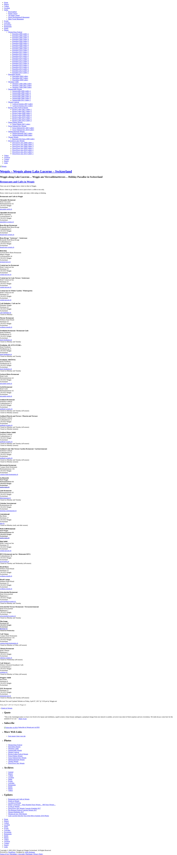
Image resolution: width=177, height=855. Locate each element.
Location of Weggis (14, 803)
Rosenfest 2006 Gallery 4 (20, 39)
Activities (7, 23)
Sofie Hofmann (30, 852)
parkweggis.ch (4, 487)
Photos (6, 30)
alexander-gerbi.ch (6, 209)
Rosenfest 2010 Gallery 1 (20, 50)
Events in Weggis (13, 806)
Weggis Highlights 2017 (16, 812)
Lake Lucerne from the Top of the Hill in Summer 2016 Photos (28, 816)
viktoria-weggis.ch (6, 658)
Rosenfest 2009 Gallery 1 (20, 47)
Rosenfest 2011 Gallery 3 (20, 56)
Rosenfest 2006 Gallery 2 (20, 36)
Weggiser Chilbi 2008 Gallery (22, 87)
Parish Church (12, 13)
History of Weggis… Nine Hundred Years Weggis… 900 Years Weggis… (32, 805)
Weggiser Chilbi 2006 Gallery (22, 83)
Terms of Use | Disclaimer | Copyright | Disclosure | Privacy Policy (21, 854)
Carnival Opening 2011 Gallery (22, 106)
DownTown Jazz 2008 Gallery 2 (22, 144)
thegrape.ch (3, 629)
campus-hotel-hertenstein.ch (9, 474)
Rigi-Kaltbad (12, 12)
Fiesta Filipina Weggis (15, 122)
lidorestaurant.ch (5, 498)
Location (7, 8)
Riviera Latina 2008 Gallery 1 (22, 113)
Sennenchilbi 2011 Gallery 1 (21, 100)
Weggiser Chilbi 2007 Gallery (22, 85)
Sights (6, 10)
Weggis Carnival (13, 102)
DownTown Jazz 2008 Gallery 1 (22, 142)
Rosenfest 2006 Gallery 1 (20, 34)
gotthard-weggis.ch (6, 409)
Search (6, 161)
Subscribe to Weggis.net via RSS (29, 727)
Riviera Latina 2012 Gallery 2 (22, 120)
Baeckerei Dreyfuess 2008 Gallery (23, 139)
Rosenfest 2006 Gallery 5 (20, 41)
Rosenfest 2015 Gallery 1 (20, 72)
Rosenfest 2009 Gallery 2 (20, 48)
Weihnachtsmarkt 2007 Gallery (22, 133)
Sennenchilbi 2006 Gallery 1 (21, 91)
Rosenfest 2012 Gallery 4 (20, 63)
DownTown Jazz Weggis (16, 141)
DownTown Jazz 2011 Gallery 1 (22, 152)
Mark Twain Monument (16, 19)
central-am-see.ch (5, 274)
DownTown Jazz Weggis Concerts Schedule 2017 (24, 808)
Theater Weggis (13, 137)
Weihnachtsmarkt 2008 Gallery (22, 135)
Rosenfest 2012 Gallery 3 (20, 61)
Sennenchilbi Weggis (15, 89)
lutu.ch (2, 523)
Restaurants (8, 26)
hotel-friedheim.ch (6, 340)
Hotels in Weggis (6, 708)
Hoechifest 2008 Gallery (20, 80)
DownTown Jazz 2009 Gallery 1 (22, 148)
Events (6, 21)
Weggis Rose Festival (15, 32)
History (6, 4)
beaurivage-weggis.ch (7, 234)
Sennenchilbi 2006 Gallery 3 (21, 95)
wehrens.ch (3, 672)
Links (6, 163)
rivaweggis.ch (4, 561)
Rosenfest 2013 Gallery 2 (20, 67)
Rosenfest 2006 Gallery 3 (20, 37)
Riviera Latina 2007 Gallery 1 (22, 109)
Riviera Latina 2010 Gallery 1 (22, 117)
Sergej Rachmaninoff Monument (18, 17)
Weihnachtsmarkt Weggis (16, 131)
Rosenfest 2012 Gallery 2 (20, 60)
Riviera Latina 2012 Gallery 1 (22, 119)
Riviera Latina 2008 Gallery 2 (22, 115)
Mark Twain (23, 719)
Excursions (7, 25)
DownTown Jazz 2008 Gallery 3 (22, 146)
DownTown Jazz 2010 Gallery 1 (22, 150)
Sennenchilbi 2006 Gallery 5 (21, 98)
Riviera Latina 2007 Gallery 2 (22, 111)
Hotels (6, 28)
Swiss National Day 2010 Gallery (23, 130)
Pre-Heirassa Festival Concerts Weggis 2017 (22, 810)
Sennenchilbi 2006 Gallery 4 (21, 96)
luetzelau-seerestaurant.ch (8, 511)
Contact (6, 159)
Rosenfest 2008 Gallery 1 (20, 43)
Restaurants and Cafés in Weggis (17, 181)
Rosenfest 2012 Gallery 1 (20, 58)
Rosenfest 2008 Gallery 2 (20, 45)
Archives (7, 157)
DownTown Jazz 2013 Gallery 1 (22, 154)
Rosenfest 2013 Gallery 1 (20, 65)
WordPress (11, 852)
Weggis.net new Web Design (17, 814)
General (10, 772)
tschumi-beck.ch (5, 262)
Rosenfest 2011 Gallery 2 (20, 54)
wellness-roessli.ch (6, 327)
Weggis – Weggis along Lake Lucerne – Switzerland (36, 171)
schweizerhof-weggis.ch (8, 601)
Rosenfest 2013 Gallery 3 (20, 69)
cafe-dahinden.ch (5, 313)
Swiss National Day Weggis (17, 126)
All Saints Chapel (14, 15)
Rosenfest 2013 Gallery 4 (20, 71)
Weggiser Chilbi (13, 82)
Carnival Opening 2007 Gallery (22, 104)
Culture (6, 6)
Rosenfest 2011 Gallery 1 (20, 52)
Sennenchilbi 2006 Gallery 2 (21, 93)
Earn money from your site (17, 736)
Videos (6, 155)
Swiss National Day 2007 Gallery (23, 128)
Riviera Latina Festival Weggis (18, 107)
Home (6, 2)
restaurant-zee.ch (5, 696)
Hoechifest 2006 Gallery (20, 76)
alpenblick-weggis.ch (7, 222)
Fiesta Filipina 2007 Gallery (21, 124)
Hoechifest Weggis (14, 74)
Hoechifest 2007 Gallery (20, 78)
